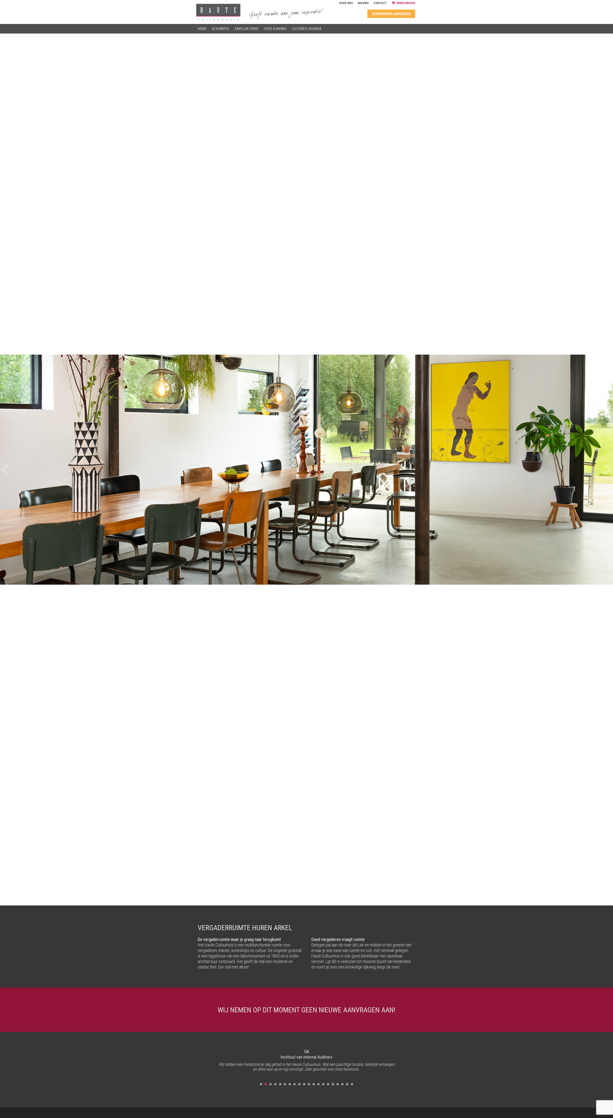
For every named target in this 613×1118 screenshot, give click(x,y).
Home (202, 29)
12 (313, 1084)
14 (323, 1084)
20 (352, 1084)
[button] (607, 469)
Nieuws (363, 3)
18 (342, 1084)
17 (337, 1084)
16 (333, 1084)
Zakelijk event (246, 29)
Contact (380, 3)
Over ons (346, 3)
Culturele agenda (306, 29)
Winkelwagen (406, 3)
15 (328, 1084)
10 (304, 1084)
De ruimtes (220, 29)
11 (309, 1084)
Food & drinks (275, 29)
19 (347, 1084)
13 (318, 1084)
